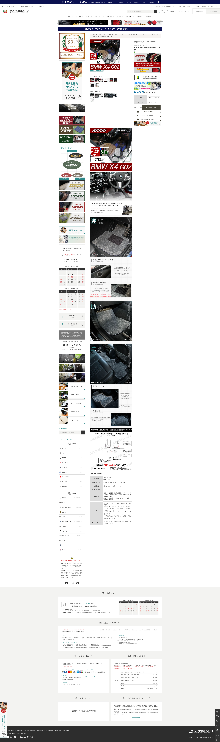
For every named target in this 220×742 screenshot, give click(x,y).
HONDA (148, 16)
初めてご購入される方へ (168, 6)
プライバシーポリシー (26, 733)
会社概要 (157, 6)
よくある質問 (205, 6)
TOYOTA (78, 16)
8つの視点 (178, 6)
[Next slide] (162, 22)
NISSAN (88, 16)
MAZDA (139, 16)
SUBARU (109, 16)
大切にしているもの (187, 6)
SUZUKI (119, 16)
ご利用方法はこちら (152, 2)
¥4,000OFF (121, 2)
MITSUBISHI (99, 16)
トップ (8, 730)
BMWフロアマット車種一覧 (106, 35)
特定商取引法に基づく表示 (13, 733)
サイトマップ (36, 733)
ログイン (172, 11)
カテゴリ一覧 (93, 35)
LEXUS (70, 16)
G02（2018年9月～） (133, 35)
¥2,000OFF (136, 2)
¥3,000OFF (128, 2)
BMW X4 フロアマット (121, 35)
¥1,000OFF (143, 2)
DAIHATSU (129, 16)
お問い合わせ (214, 6)
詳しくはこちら (136, 717)
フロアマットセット (145, 35)
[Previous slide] (58, 22)
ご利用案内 (197, 6)
